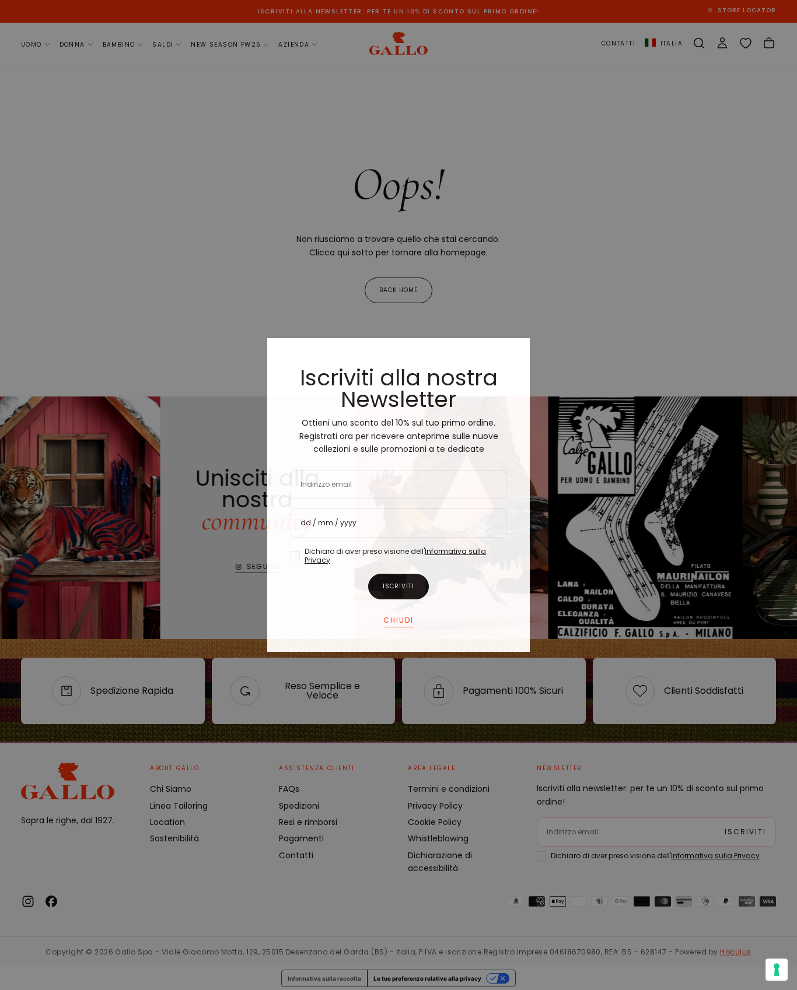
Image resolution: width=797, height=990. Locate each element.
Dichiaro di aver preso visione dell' (395, 555)
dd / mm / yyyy (328, 523)
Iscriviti (398, 586)
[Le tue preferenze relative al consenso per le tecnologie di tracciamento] (776, 970)
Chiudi (398, 620)
